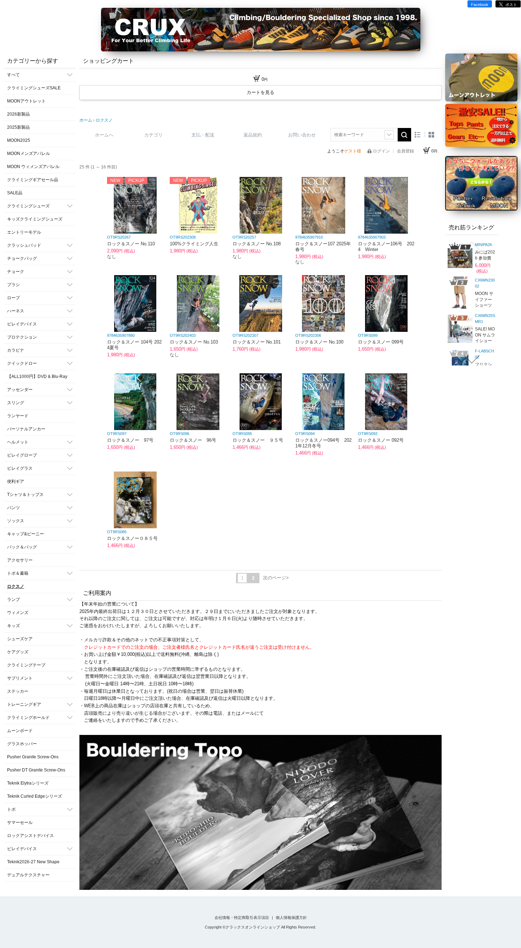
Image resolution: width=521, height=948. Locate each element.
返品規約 (252, 135)
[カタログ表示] (431, 135)
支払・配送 (202, 135)
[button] (472, 245)
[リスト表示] (417, 135)
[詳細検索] (389, 134)
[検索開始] (404, 134)
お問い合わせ (302, 135)
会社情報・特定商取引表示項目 (242, 917)
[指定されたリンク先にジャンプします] (260, 813)
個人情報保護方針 (291, 917)
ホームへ (104, 135)
